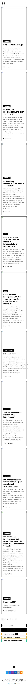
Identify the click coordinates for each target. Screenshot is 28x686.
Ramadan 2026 (9, 354)
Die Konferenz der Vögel (13, 45)
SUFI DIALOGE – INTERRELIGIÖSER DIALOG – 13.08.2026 (13, 183)
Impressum (10, 683)
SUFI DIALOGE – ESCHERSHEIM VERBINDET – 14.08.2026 (13, 112)
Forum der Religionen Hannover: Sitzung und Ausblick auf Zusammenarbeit (12, 483)
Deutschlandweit (8, 350)
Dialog (6, 291)
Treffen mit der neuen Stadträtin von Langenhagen (12, 414)
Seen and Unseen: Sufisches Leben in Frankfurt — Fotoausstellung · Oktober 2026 (11, 241)
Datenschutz (17, 683)
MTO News (7, 41)
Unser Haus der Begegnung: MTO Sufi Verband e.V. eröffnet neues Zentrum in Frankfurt (12, 299)
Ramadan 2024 (9, 602)
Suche (14, 630)
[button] (26, 3)
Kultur (6, 233)
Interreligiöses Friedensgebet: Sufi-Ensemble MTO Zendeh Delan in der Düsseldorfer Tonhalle (13, 541)
